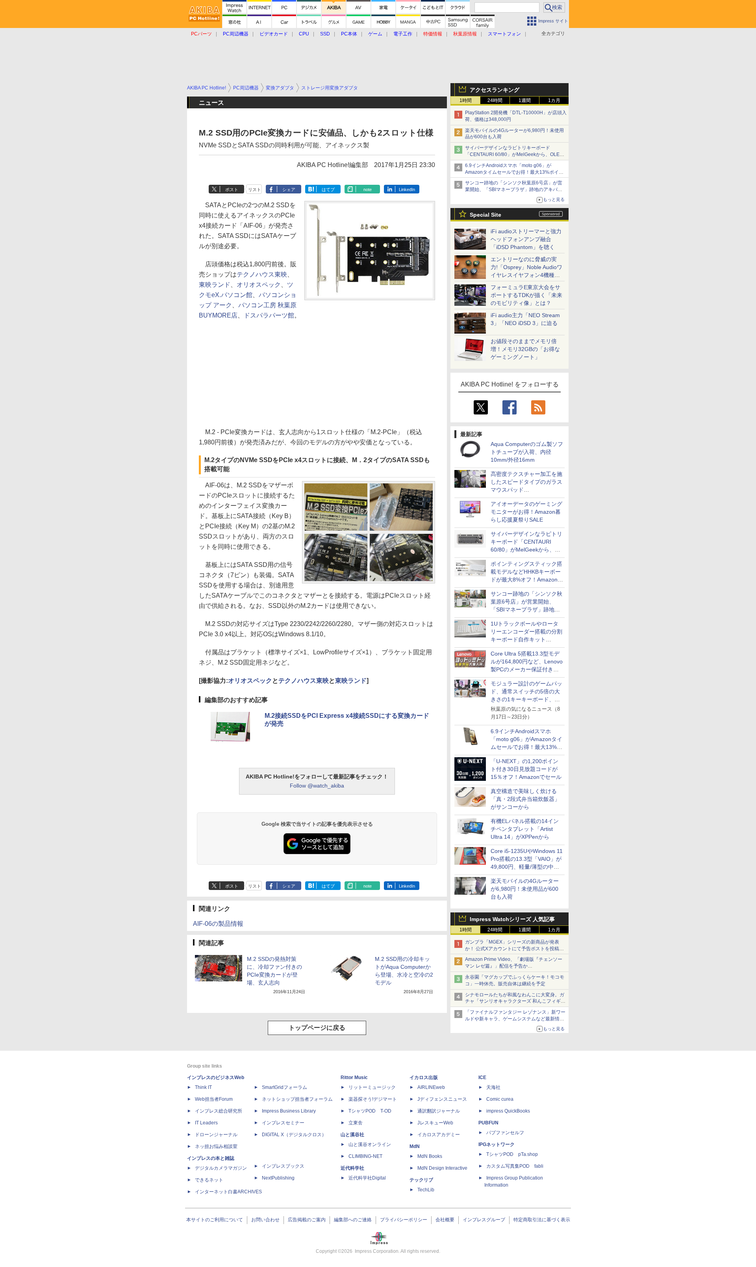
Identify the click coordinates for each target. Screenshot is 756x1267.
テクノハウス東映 (262, 274)
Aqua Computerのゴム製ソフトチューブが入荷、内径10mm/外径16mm (527, 452)
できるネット (209, 1180)
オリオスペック (259, 284)
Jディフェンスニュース (442, 1099)
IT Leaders (206, 1123)
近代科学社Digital (367, 1178)
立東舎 (355, 1123)
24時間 (494, 100)
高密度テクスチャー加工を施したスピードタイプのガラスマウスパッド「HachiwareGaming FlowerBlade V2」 (526, 490)
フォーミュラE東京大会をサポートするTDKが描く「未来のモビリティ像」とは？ (526, 295)
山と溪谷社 (352, 1134)
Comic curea (499, 1099)
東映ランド (214, 284)
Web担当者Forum (214, 1099)
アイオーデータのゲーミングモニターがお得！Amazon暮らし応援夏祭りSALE (526, 512)
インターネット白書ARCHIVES (228, 1192)
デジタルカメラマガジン (221, 1168)
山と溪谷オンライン (369, 1144)
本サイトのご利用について (214, 1219)
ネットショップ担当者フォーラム (297, 1099)
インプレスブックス (283, 1166)
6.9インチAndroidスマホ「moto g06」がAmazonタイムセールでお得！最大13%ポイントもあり (514, 172)
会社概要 (444, 1219)
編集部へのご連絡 (353, 1219)
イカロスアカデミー (438, 1134)
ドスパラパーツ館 (269, 315)
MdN (415, 1146)
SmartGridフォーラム (284, 1087)
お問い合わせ (265, 1219)
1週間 (525, 100)
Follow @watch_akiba (317, 785)
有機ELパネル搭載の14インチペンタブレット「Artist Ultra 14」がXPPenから (525, 829)
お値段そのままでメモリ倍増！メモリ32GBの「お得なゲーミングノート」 (525, 349)
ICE (482, 1077)
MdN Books (429, 1156)
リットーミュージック (372, 1087)
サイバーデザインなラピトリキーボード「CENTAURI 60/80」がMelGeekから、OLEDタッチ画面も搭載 (514, 154)
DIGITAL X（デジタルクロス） (294, 1134)
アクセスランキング (494, 90)
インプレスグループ (484, 1219)
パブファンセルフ (505, 1132)
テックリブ (421, 1180)
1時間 (466, 100)
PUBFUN (488, 1123)
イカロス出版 (424, 1077)
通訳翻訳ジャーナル (438, 1111)
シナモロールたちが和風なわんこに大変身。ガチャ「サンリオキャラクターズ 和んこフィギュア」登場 (515, 1001)
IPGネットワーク (496, 1144)
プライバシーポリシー (403, 1219)
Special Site (485, 215)
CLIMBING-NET (365, 1156)
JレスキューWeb (435, 1123)
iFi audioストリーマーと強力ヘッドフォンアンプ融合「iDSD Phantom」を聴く (526, 239)
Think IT (203, 1087)
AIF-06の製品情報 (218, 923)
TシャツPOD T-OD (369, 1111)
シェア (288, 189)
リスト (254, 189)
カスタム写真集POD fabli (514, 1166)
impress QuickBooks (508, 1111)
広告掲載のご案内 (307, 1219)
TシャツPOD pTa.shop (512, 1154)
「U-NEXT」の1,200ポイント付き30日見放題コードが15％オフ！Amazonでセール (526, 769)
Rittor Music (354, 1077)
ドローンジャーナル (216, 1134)
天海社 (493, 1087)
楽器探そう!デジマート (372, 1099)
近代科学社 (352, 1168)
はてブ (328, 189)
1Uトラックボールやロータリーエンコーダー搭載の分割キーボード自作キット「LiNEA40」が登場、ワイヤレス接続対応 (526, 639)
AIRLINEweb (431, 1087)
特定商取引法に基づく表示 (541, 1219)
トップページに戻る (317, 1027)
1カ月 (554, 100)
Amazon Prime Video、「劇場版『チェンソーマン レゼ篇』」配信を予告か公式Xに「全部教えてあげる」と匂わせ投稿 (513, 966)
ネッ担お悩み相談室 (216, 1146)
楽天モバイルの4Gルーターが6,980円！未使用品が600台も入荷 (525, 889)
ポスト (231, 189)
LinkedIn (407, 189)
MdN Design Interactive (442, 1168)
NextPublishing (278, 1178)
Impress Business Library (289, 1111)
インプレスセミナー (283, 1123)
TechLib (425, 1190)
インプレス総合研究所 (218, 1111)
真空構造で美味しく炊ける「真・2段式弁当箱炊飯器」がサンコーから (525, 799)
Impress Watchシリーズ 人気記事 (512, 919)
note (367, 189)
